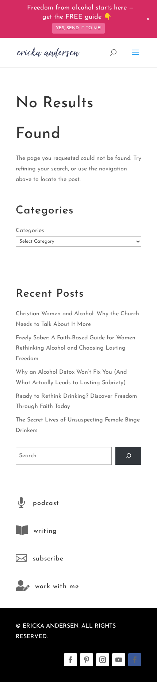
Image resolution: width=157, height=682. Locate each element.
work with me (57, 586)
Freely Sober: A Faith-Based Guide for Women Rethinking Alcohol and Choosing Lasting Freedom (75, 348)
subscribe (48, 559)
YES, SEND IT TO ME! (78, 28)
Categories (30, 231)
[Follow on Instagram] (102, 659)
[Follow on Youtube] (118, 659)
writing (45, 531)
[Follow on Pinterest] (86, 659)
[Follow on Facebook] (70, 659)
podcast (46, 503)
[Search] (128, 456)
